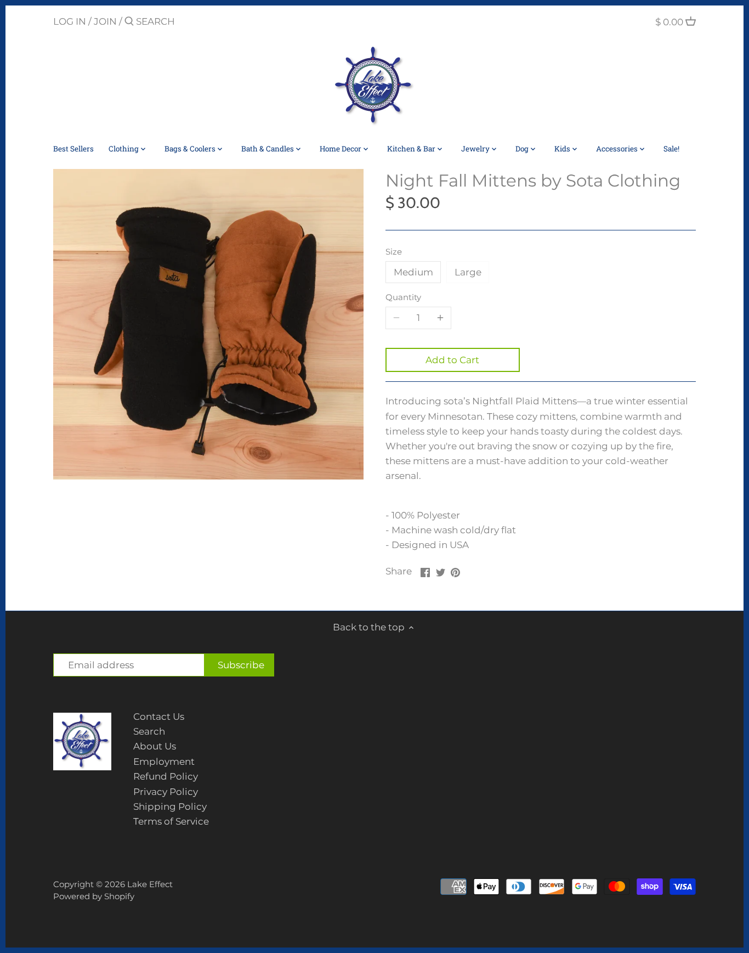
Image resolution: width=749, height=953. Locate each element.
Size (393, 252)
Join (105, 21)
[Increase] (440, 317)
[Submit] (129, 22)
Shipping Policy (170, 806)
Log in (69, 21)
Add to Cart (452, 359)
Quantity (403, 297)
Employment (164, 761)
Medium (413, 272)
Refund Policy (165, 776)
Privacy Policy (165, 791)
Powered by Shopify (93, 896)
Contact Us (158, 716)
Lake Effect (150, 884)
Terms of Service (171, 821)
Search (149, 731)
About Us (154, 746)
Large (468, 272)
